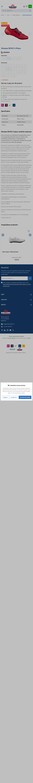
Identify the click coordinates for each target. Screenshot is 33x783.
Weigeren (5, 397)
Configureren (14, 397)
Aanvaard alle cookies (25, 397)
